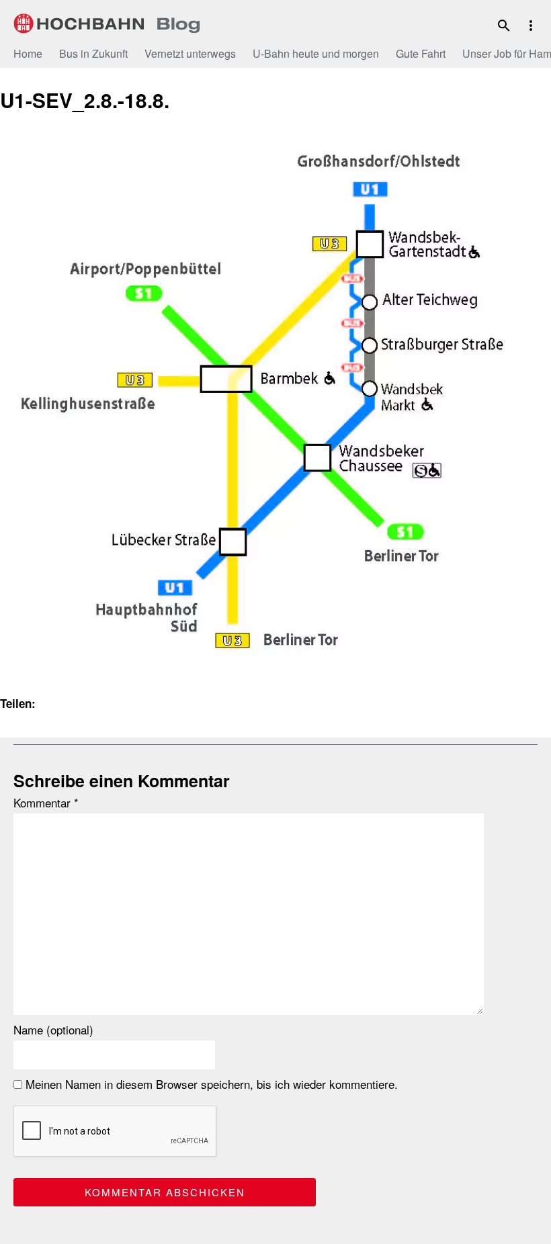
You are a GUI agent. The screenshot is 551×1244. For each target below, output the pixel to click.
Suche (504, 25)
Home (27, 53)
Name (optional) (53, 1029)
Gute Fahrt (421, 53)
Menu (530, 25)
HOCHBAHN (107, 23)
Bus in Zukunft (93, 53)
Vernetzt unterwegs (190, 53)
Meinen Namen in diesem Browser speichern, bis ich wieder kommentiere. (210, 1084)
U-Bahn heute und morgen (316, 53)
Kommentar (46, 802)
